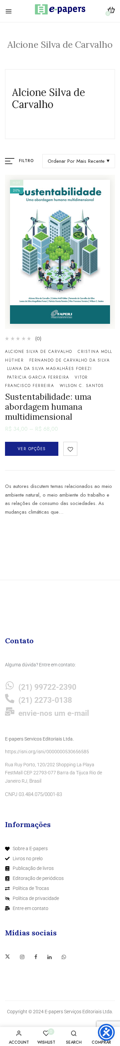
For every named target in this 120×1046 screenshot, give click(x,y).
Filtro (26, 161)
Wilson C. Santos (82, 386)
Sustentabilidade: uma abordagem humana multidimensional (48, 406)
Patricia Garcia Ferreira (38, 377)
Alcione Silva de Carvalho (38, 352)
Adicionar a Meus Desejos (70, 449)
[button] (111, 11)
